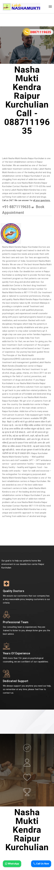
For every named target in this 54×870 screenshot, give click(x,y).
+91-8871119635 (17, 207)
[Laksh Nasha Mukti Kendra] (21, 6)
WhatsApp (13, 863)
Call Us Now (42, 863)
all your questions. (41, 200)
